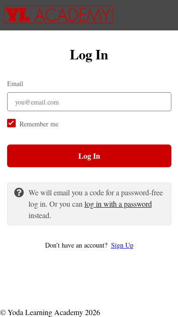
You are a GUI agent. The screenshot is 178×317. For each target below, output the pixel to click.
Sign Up (122, 245)
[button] (89, 245)
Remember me (38, 123)
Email (15, 83)
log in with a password (118, 204)
